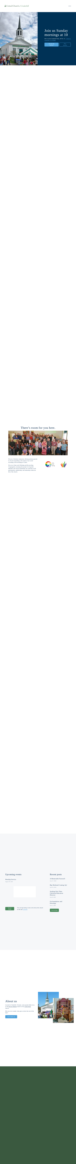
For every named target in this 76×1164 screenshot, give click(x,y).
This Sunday (65, 44)
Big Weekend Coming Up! (58, 885)
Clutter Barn (27, 1006)
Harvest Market (13, 1006)
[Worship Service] (10, 876)
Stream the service (51, 44)
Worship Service (10, 879)
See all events (9, 908)
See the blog (54, 910)
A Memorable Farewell (57, 878)
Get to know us (11, 1016)
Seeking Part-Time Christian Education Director (56, 893)
